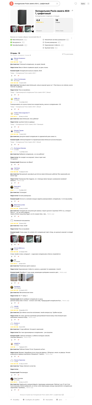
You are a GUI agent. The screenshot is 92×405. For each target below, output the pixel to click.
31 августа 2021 (23, 363)
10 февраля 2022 (23, 171)
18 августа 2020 (23, 208)
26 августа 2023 (23, 116)
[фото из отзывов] (14, 239)
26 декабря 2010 (23, 310)
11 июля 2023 (22, 134)
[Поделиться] (72, 10)
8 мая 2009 (22, 327)
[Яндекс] (11, 4)
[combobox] (34, 3)
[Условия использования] (71, 38)
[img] (14, 62)
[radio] (11, 76)
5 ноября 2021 (23, 190)
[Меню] (88, 3)
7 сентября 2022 (23, 151)
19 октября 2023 (23, 102)
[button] (13, 29)
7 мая (20, 62)
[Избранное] (76, 4)
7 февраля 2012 (23, 347)
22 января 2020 (23, 251)
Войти (83, 3)
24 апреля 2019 (23, 290)
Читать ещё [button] (20, 180)
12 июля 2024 (22, 82)
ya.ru (60, 400)
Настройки (49, 400)
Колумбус (16, 400)
